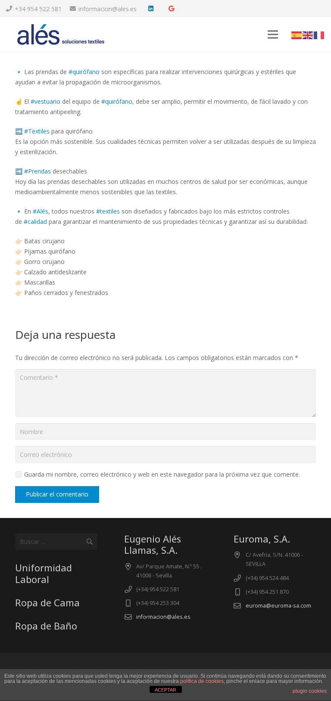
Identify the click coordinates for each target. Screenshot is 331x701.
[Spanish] (297, 34)
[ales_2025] (61, 34)
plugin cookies (310, 691)
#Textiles (37, 131)
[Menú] (273, 34)
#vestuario (45, 101)
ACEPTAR (165, 689)
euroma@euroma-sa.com (278, 605)
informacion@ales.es (163, 616)
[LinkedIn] (151, 9)
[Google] (172, 9)
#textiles (108, 211)
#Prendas (37, 171)
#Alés (40, 211)
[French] (319, 34)
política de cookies (202, 681)
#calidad (35, 221)
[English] (308, 34)
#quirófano (84, 72)
